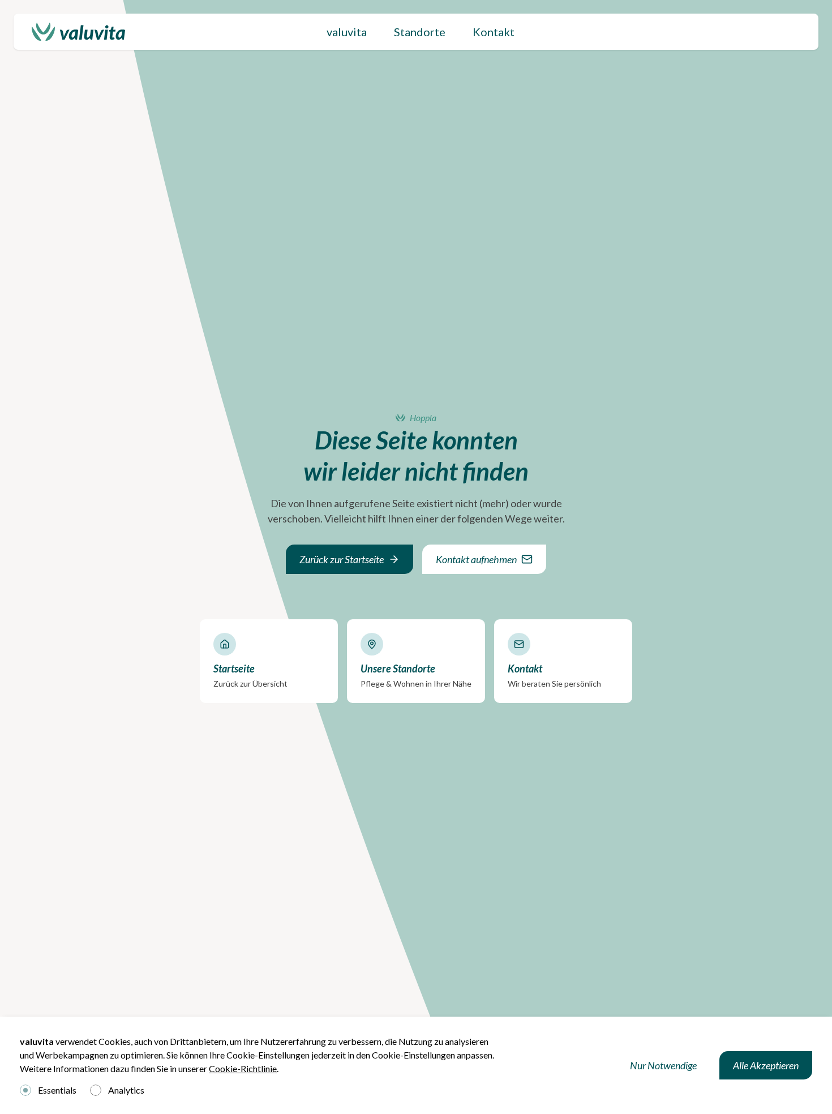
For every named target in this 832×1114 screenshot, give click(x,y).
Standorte (419, 31)
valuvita (347, 31)
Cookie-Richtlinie (243, 1068)
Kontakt (493, 31)
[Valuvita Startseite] (78, 32)
